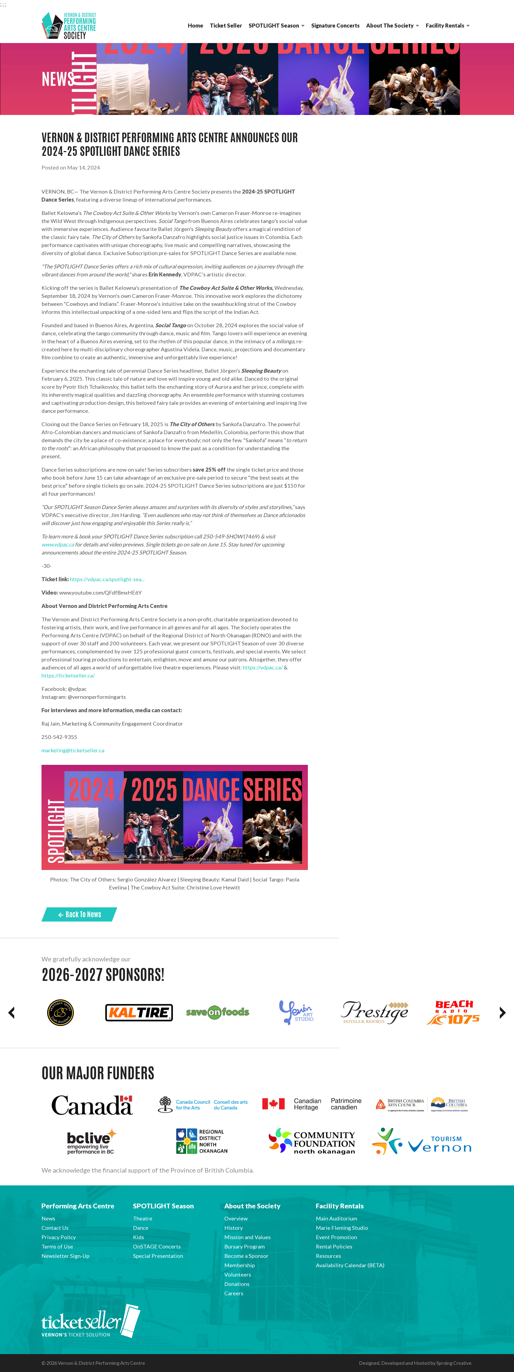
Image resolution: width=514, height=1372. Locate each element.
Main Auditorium (336, 1218)
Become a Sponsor (246, 1255)
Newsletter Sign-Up (65, 1255)
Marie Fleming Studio (342, 1227)
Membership (239, 1265)
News (48, 1218)
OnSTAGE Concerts (157, 1246)
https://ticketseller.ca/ (68, 675)
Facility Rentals (445, 25)
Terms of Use (57, 1246)
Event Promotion (336, 1237)
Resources (328, 1255)
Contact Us (55, 1227)
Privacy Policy (58, 1237)
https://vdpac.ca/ (263, 667)
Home (195, 25)
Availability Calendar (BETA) (350, 1265)
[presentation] (11, 1013)
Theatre (142, 1218)
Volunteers (237, 1274)
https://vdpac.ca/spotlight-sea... (107, 579)
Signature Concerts (335, 25)
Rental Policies (334, 1246)
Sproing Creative (453, 1363)
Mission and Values (247, 1237)
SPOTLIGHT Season (274, 25)
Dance (140, 1227)
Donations (237, 1284)
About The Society (390, 25)
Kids (138, 1237)
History (233, 1227)
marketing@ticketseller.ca (72, 750)
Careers (233, 1293)
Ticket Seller (226, 25)
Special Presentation (158, 1255)
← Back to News (79, 914)
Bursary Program (244, 1246)
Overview (236, 1218)
